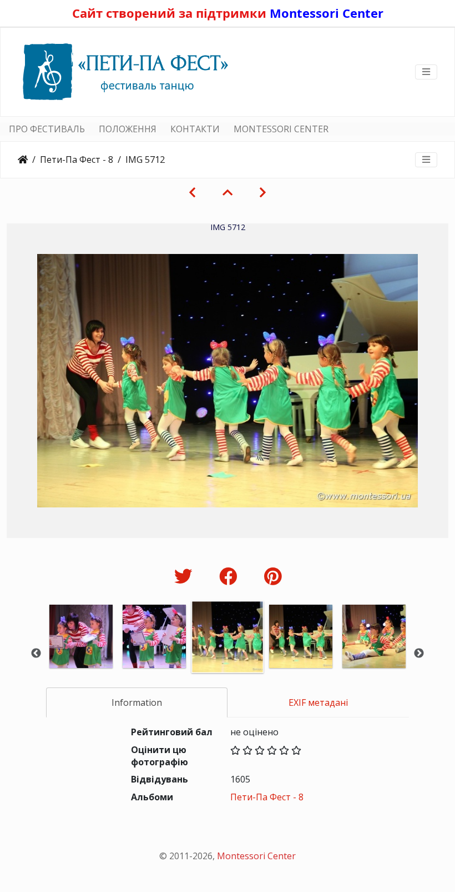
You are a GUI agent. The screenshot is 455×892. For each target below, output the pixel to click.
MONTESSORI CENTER (281, 129)
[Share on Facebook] (230, 576)
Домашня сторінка (23, 159)
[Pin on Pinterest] (272, 576)
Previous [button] (36, 653)
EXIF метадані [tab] (318, 702)
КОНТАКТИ (195, 129)
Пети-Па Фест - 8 (76, 159)
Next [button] (418, 653)
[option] (81, 651)
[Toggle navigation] (426, 71)
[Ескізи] (227, 192)
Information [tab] (137, 702)
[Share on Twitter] (185, 576)
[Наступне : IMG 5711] (263, 192)
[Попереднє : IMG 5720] (192, 192)
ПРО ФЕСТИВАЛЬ (47, 129)
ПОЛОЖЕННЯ (127, 129)
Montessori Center (326, 12)
